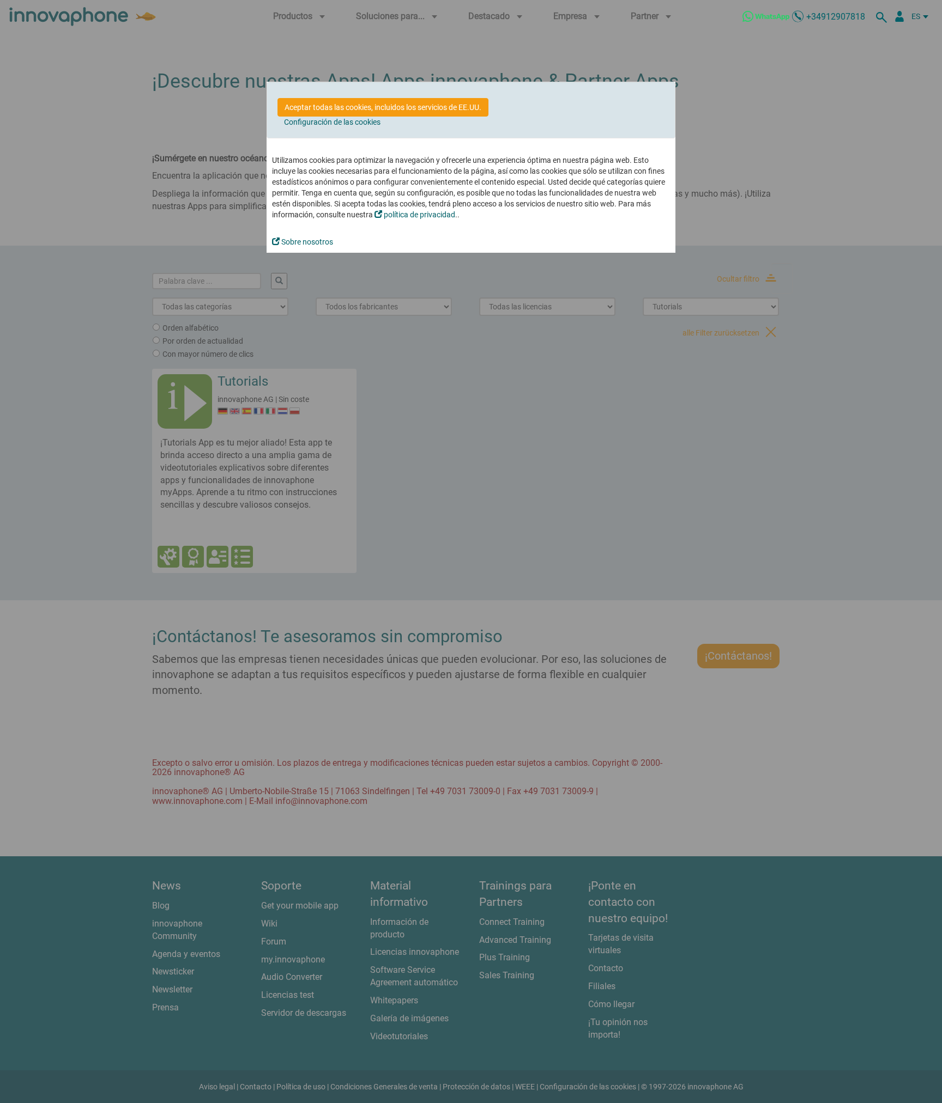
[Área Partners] (899, 16)
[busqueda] (883, 16)
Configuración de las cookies (332, 122)
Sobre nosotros (306, 241)
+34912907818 (835, 16)
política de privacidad (418, 214)
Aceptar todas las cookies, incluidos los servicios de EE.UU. (383, 107)
